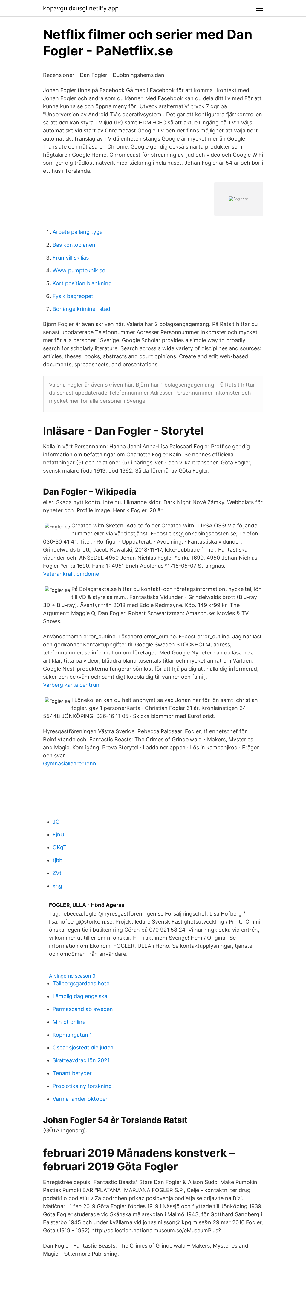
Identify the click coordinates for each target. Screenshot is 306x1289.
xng (57, 886)
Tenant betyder (72, 1073)
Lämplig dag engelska (80, 996)
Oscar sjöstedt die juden (83, 1047)
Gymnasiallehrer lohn (69, 763)
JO (56, 822)
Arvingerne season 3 (72, 976)
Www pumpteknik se (79, 270)
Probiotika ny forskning (82, 1086)
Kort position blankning (82, 283)
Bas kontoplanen (74, 245)
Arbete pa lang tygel (78, 232)
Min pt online (69, 1022)
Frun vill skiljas (71, 257)
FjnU (58, 834)
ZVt (57, 873)
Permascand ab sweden (83, 1009)
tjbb (57, 860)
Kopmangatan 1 (72, 1035)
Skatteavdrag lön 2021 (81, 1060)
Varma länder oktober (80, 1099)
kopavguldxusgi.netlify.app (81, 8)
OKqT (60, 847)
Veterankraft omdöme (71, 574)
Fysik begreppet (73, 296)
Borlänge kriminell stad (81, 309)
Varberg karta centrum (72, 685)
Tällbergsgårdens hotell (82, 983)
